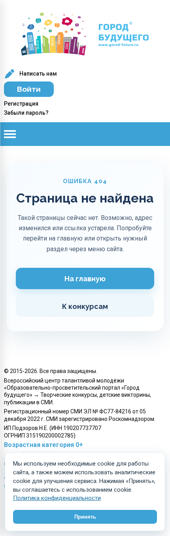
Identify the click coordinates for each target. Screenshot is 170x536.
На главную (85, 279)
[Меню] (16, 134)
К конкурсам (85, 306)
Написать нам (37, 73)
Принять (85, 517)
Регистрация (21, 103)
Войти (29, 89)
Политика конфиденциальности (57, 498)
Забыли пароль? (26, 113)
